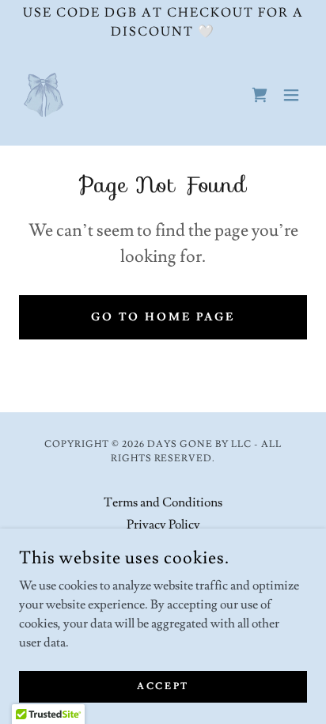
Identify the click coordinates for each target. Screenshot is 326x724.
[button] (291, 95)
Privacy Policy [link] (163, 525)
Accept (162, 686)
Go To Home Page (163, 317)
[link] (43, 95)
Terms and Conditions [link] (163, 502)
